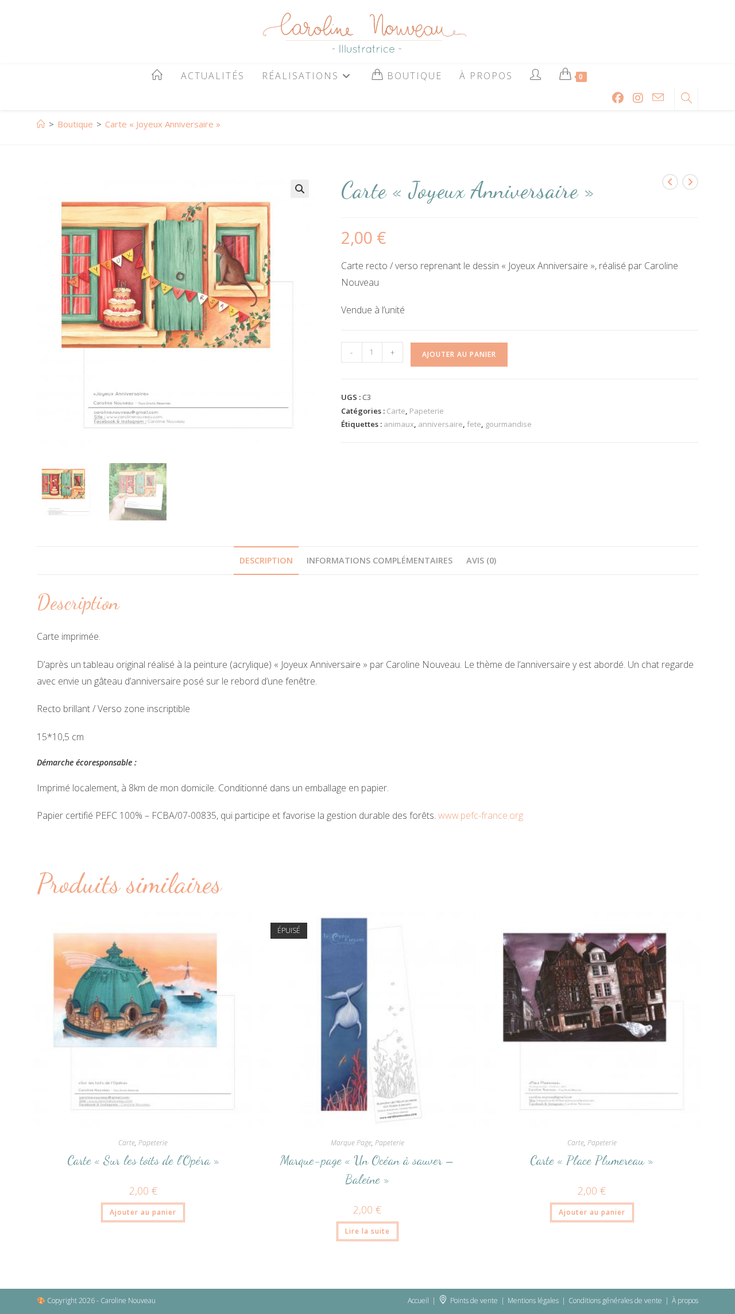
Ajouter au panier (459, 354)
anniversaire (440, 424)
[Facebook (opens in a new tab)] (618, 98)
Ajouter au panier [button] (143, 1212)
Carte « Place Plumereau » (591, 1160)
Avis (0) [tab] (481, 560)
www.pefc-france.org (480, 815)
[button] (300, 189)
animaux (399, 424)
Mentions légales (533, 1300)
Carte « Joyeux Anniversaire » (162, 124)
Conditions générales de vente (615, 1300)
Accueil (418, 1300)
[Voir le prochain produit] (690, 182)
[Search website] (686, 98)
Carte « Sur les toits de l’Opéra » (143, 1160)
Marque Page (351, 1143)
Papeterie (426, 411)
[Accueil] (41, 124)
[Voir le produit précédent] (670, 182)
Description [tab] (266, 560)
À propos (685, 1300)
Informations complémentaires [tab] (379, 560)
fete (474, 424)
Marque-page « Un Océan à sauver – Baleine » (367, 1170)
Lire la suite (367, 1231)
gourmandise (508, 424)
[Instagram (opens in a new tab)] (638, 98)
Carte (395, 411)
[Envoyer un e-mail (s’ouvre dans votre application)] (658, 97)
